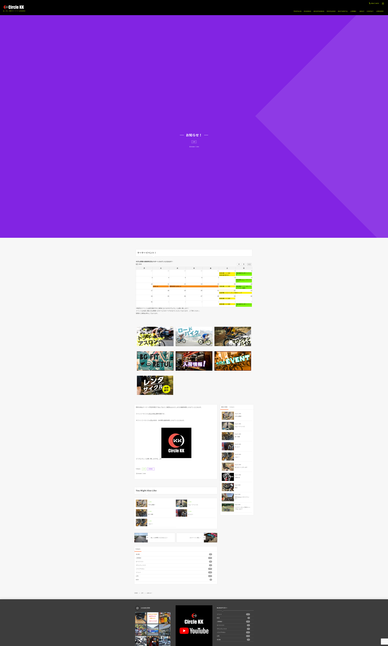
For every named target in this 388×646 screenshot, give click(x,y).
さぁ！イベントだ (193, 504)
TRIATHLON (297, 11)
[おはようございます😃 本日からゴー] (164, 629)
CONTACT (370, 11)
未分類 (173, 554)
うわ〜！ (150, 524)
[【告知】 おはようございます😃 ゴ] (152, 629)
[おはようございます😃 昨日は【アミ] (141, 629)
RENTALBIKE (331, 11)
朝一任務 (150, 514)
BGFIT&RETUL (343, 11)
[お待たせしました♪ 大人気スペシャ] (141, 618)
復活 (236, 487)
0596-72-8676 (375, 3)
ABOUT (362, 11)
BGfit (173, 579)
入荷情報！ (353, 11)
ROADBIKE (307, 11)
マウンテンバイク (173, 565)
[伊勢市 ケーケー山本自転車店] (13, 7)
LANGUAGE (380, 11)
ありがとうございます (241, 467)
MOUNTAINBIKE (319, 11)
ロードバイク (173, 561)
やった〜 (190, 514)
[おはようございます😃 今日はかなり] (164, 618)
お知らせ (237, 477)
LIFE (194, 142)
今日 (249, 264)
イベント (173, 572)
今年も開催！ (152, 504)
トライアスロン (173, 569)
